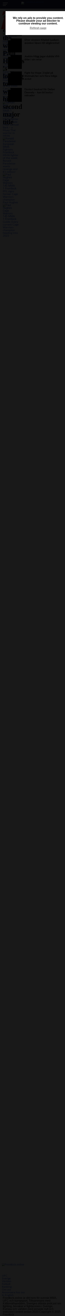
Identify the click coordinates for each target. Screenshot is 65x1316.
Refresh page (38, 28)
